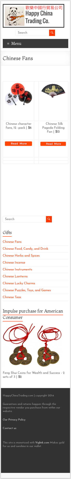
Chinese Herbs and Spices (21, 255)
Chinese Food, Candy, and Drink (25, 248)
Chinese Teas (12, 297)
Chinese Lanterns (15, 276)
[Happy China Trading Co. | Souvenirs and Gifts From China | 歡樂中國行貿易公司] (33, 6)
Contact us (9, 428)
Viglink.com (42, 442)
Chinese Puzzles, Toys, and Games (27, 290)
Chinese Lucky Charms (19, 283)
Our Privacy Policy (14, 419)
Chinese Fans (12, 242)
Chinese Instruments (17, 269)
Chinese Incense (14, 262)
